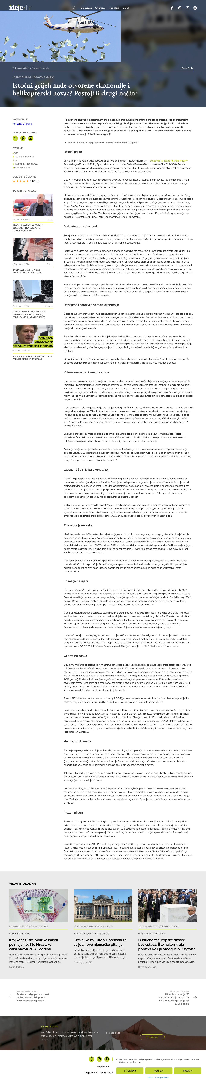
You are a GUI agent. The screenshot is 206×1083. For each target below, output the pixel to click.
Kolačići (150, 1077)
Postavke (187, 1070)
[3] (20, 181)
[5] (27, 181)
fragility (183, 160)
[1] (14, 181)
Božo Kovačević (147, 967)
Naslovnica (85, 8)
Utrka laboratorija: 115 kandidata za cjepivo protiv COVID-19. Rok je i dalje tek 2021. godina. (174, 997)
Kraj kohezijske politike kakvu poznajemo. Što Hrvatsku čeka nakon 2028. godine (33, 944)
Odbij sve (158, 1070)
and (168, 160)
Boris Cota (187, 68)
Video (126, 8)
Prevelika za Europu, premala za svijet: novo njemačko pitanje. (100, 942)
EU (15, 160)
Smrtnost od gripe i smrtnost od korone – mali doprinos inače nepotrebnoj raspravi (33, 996)
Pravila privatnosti (161, 1077)
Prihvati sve (130, 1070)
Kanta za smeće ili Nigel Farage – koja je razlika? (27, 271)
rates (163, 160)
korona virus (22, 167)
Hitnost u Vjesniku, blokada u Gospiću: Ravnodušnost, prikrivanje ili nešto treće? (29, 314)
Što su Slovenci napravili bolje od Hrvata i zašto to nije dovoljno (28, 228)
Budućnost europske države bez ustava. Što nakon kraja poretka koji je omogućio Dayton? (166, 944)
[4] (23, 181)
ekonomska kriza (24, 156)
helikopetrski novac (26, 164)
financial (175, 160)
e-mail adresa (113, 1032)
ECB (16, 153)
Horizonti (114, 8)
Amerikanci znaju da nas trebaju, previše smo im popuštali (32, 357)
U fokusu (100, 8)
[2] (17, 181)
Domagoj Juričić (83, 962)
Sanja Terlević (16, 967)
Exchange (155, 160)
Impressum (103, 1066)
